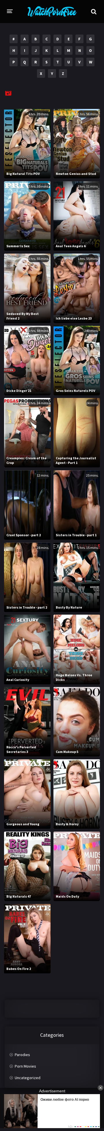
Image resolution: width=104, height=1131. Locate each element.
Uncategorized (27, 1077)
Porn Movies (25, 1066)
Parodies (22, 1054)
